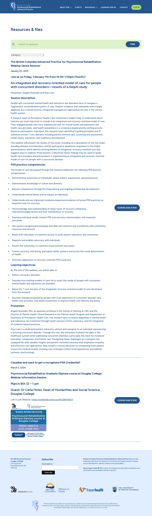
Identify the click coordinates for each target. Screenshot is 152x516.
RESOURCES (90, 7)
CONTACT (124, 7)
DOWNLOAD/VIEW (127, 208)
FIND (132, 44)
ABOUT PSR (64, 7)
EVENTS (78, 7)
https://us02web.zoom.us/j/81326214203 (52, 399)
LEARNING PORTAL (108, 7)
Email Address (48, 464)
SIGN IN (136, 7)
